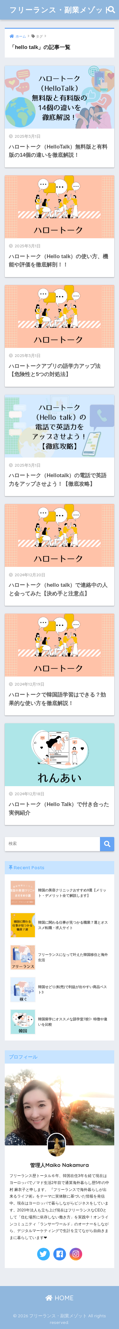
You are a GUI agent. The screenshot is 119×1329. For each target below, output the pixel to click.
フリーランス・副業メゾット (60, 9)
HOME (63, 1298)
